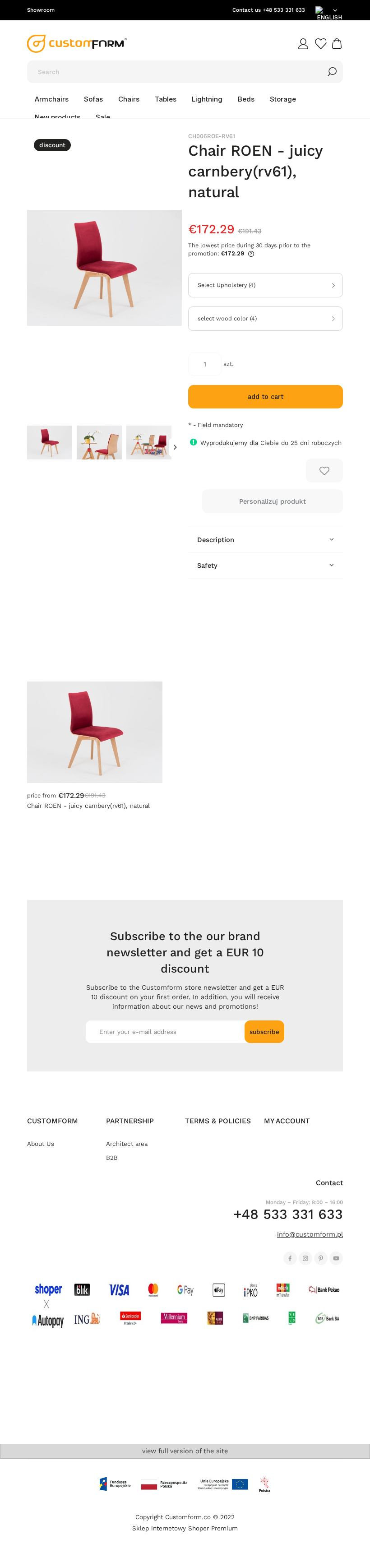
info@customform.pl (310, 1234)
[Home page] (77, 44)
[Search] (332, 71)
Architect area (127, 1144)
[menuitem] (51, 99)
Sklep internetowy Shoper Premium (185, 1528)
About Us (40, 1144)
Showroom (41, 10)
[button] (175, 447)
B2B (112, 1158)
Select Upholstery (226, 285)
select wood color (227, 318)
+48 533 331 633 (284, 10)
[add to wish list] (324, 470)
